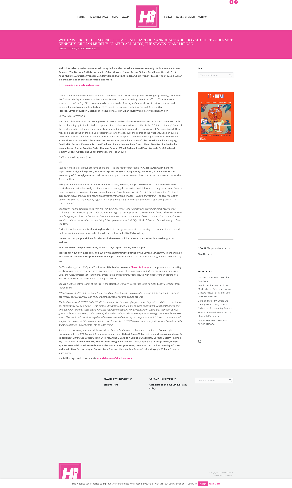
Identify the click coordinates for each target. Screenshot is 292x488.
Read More (214, 483)
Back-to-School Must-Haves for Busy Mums (213, 279)
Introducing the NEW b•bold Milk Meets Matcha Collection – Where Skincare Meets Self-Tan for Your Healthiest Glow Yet (214, 291)
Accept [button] (203, 483)
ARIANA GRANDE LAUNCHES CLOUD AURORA (212, 322)
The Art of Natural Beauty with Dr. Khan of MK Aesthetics (215, 314)
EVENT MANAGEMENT (223, 475)
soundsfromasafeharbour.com (114, 358)
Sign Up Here (205, 254)
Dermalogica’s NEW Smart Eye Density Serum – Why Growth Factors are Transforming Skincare (215, 304)
